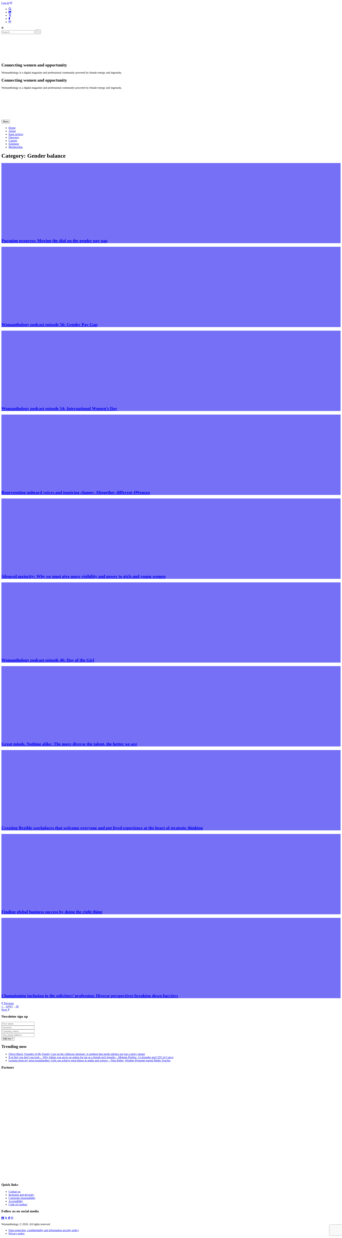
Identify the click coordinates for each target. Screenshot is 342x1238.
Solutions (14, 143)
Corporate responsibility (22, 1198)
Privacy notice (17, 1233)
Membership (16, 147)
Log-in (5, 2)
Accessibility (16, 1201)
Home (12, 127)
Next (4, 1009)
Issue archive (16, 134)
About (12, 131)
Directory (14, 137)
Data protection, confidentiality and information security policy (44, 1230)
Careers (13, 140)
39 (17, 1006)
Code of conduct (18, 1204)
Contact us (14, 1191)
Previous (8, 1003)
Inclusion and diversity (21, 1194)
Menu (6, 121)
